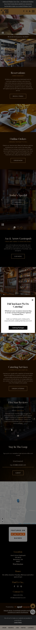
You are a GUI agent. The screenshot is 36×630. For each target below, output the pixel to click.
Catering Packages (18, 328)
